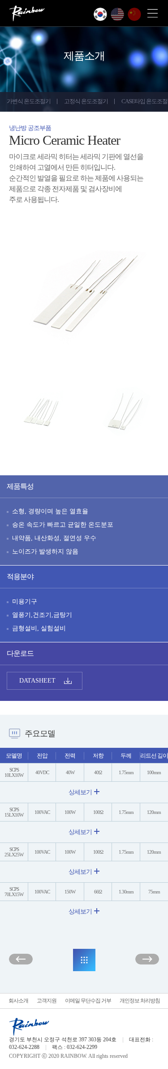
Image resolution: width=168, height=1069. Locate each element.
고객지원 (46, 1001)
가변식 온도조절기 (29, 101)
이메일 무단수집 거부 (88, 1001)
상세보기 (80, 792)
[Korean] (100, 14)
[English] (117, 14)
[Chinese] (134, 14)
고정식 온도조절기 (86, 101)
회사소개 (18, 1001)
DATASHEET (37, 680)
